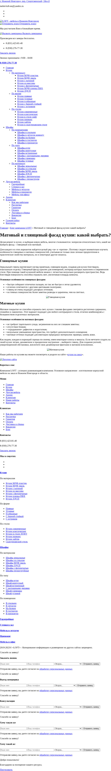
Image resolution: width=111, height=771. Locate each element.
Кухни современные (27, 111)
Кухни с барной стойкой (29, 104)
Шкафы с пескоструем (28, 179)
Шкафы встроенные (27, 153)
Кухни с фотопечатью (28, 86)
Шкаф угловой (13, 593)
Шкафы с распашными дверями (33, 155)
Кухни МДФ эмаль (26, 78)
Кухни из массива (26, 83)
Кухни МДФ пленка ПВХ (30, 88)
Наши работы (12, 400)
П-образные (11, 514)
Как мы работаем (20, 202)
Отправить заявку (91, 664)
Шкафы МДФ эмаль (27, 171)
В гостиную (12, 611)
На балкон (11, 608)
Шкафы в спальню (26, 132)
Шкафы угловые (25, 161)
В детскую (11, 606)
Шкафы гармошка (26, 158)
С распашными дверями (18, 588)
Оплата (15, 210)
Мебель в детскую (20, 189)
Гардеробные (18, 184)
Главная (10, 67)
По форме (16, 93)
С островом (11, 519)
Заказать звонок (8, 53)
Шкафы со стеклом (26, 168)
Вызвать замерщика (32, 33)
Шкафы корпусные (26, 150)
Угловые (10, 511)
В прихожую (12, 613)
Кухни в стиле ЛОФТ (16, 534)
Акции (9, 197)
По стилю (16, 109)
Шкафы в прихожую (27, 143)
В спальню (11, 603)
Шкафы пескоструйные (17, 570)
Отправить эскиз (27, 23)
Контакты (10, 223)
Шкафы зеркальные (27, 166)
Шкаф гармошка (14, 591)
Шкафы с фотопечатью (28, 176)
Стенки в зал (18, 187)
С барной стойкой (15, 516)
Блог (14, 218)
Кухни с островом (26, 106)
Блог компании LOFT (21, 228)
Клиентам (11, 200)
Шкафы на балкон (26, 137)
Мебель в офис (7, 642)
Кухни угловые (24, 99)
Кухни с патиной (25, 80)
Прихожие (5, 636)
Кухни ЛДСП (24, 91)
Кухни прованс (24, 119)
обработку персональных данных (55, 669)
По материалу (18, 73)
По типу (16, 145)
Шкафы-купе (23, 148)
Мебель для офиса (20, 194)
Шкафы (9, 127)
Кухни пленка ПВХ (15, 496)
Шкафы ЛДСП (24, 174)
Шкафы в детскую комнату (30, 135)
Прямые (10, 508)
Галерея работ (13, 220)
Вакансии (16, 215)
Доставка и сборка (21, 212)
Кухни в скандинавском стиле (32, 124)
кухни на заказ (74, 354)
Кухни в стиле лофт (27, 117)
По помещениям (20, 130)
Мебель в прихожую (22, 192)
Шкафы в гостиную (27, 140)
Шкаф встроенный (15, 585)
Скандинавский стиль (17, 541)
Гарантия (16, 207)
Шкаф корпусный (14, 583)
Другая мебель (13, 181)
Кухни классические (27, 114)
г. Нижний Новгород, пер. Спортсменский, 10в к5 (25, 1)
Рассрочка (17, 205)
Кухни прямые (24, 96)
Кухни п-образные (26, 101)
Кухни (9, 70)
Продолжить (6, 769)
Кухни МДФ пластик (27, 75)
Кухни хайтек (24, 122)
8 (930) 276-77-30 (8, 63)
